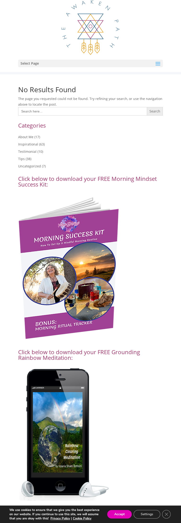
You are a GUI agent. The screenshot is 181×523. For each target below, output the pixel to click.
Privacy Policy (60, 518)
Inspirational (28, 144)
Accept (119, 514)
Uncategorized (29, 166)
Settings (147, 514)
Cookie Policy (82, 518)
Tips (21, 159)
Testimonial (27, 151)
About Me (25, 137)
